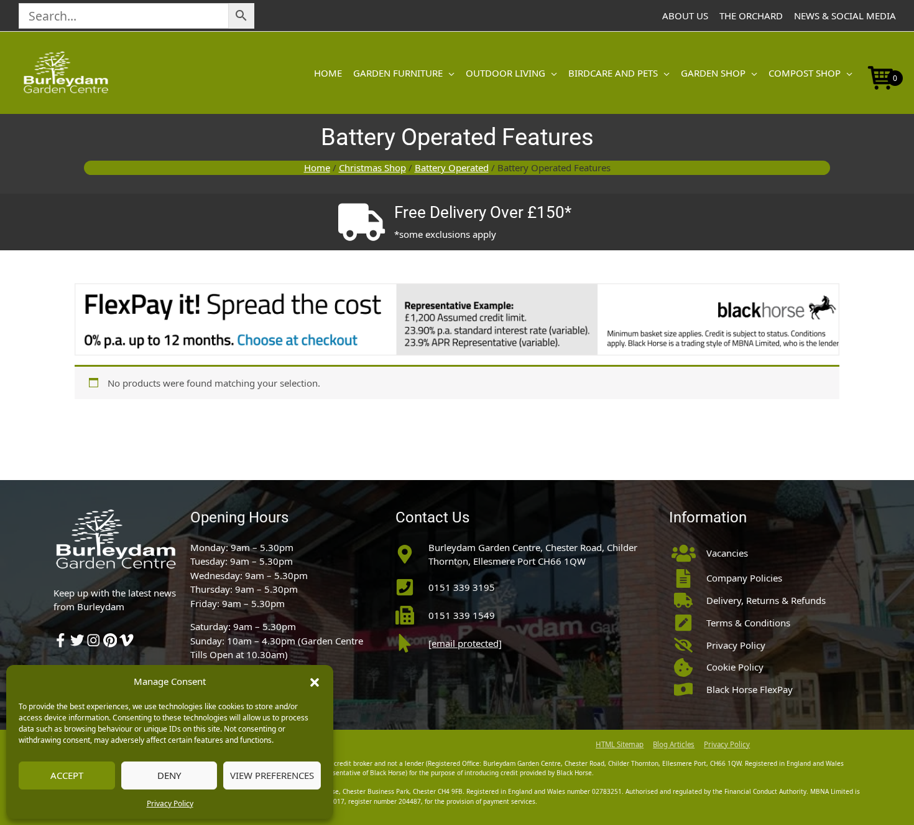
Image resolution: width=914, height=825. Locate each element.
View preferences (272, 775)
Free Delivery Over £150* (482, 212)
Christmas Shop (372, 167)
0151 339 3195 (461, 587)
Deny (169, 775)
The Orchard (751, 15)
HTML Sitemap (620, 744)
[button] (314, 681)
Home (317, 167)
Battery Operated (452, 167)
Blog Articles (674, 744)
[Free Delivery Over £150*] (361, 222)
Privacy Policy (170, 803)
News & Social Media (845, 15)
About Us (685, 15)
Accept (66, 775)
